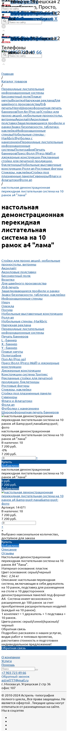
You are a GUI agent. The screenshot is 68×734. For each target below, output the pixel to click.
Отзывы (7, 553)
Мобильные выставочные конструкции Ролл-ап (31, 166)
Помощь (11, 13)
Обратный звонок (15, 676)
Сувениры (41, 176)
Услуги (6, 661)
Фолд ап (25, 180)
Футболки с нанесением (16, 140)
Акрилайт (22, 119)
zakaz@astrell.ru (19, 38)
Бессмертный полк (16, 96)
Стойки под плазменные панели (25, 174)
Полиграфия (24, 149)
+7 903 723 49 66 (13, 672)
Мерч (16, 108)
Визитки (17, 100)
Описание (9, 549)
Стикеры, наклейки (16, 172)
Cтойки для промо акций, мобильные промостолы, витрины (32, 115)
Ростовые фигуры (49, 168)
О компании (10, 657)
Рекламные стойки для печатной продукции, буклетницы (30, 160)
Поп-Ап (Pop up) (29, 111)
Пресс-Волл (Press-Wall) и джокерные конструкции (28, 155)
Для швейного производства (30, 102)
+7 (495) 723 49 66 (21, 52)
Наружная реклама (39, 100)
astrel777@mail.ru (14, 680)
